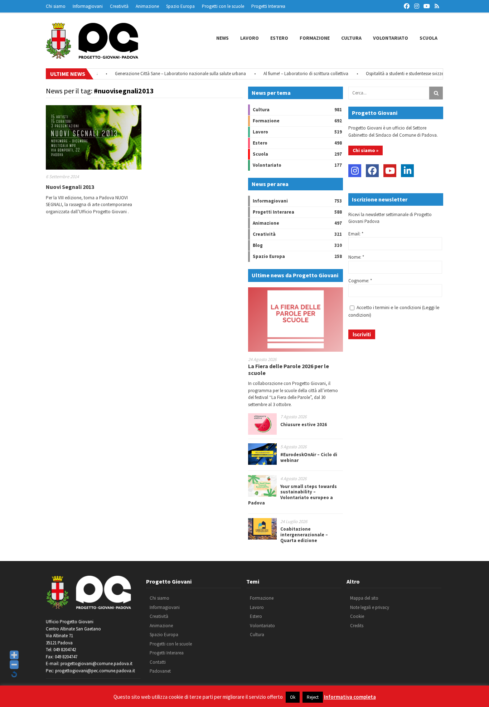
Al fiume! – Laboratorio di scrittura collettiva (297, 73)
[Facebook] (372, 170)
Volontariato (390, 38)
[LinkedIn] (407, 170)
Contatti (158, 662)
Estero (279, 38)
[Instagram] (354, 170)
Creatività (119, 6)
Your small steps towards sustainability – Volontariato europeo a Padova (292, 494)
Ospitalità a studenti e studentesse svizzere (397, 73)
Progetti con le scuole (223, 6)
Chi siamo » (365, 150)
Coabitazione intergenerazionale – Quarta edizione (304, 534)
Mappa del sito (364, 598)
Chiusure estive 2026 (303, 424)
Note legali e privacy (369, 607)
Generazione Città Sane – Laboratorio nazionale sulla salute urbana (171, 73)
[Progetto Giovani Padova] (92, 55)
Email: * (355, 234)
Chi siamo (56, 6)
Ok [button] (292, 697)
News (222, 38)
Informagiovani (88, 6)
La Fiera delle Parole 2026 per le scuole (288, 369)
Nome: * (356, 257)
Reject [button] (313, 697)
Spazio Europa (180, 6)
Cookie (357, 616)
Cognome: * (360, 281)
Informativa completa (350, 696)
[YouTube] (389, 170)
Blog (258, 245)
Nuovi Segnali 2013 (70, 186)
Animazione (147, 6)
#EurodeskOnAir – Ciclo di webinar (308, 457)
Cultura (351, 38)
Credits (356, 626)
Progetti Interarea (268, 6)
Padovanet (160, 671)
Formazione (315, 38)
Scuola (428, 38)
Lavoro (249, 38)
